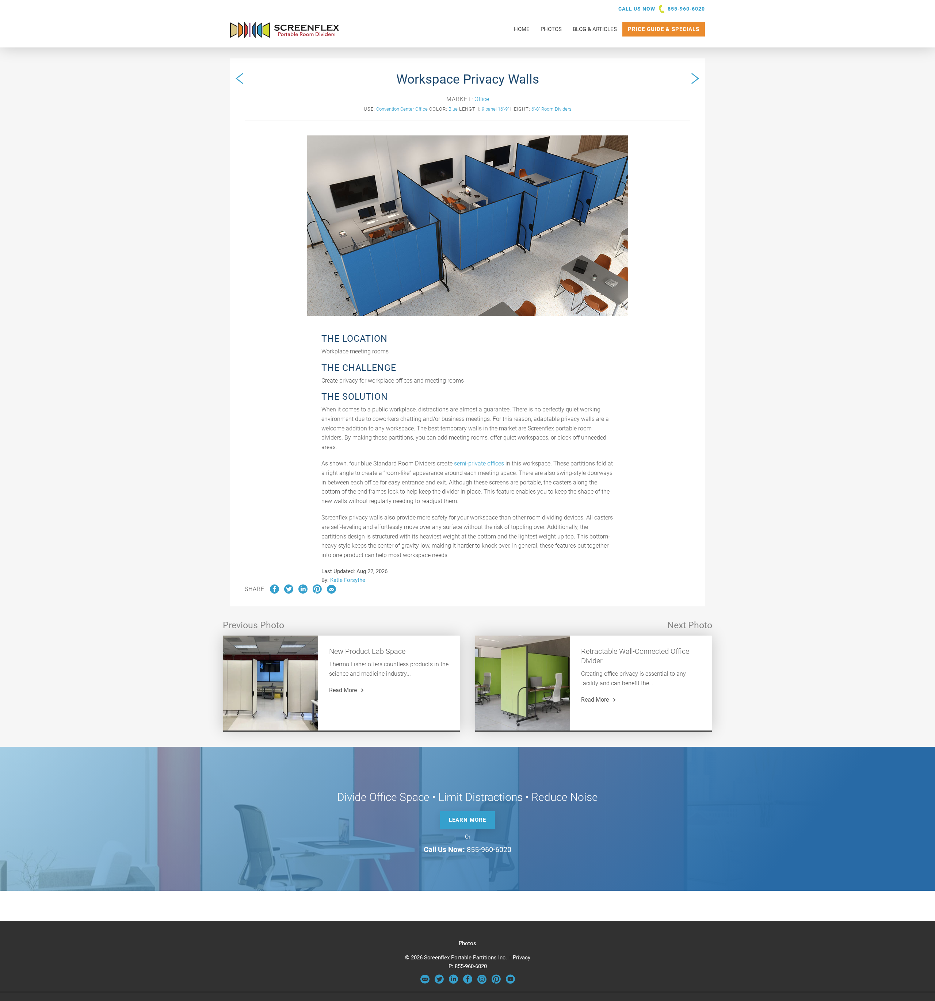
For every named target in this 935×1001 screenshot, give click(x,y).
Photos (467, 943)
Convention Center (394, 109)
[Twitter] (439, 982)
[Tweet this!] (288, 591)
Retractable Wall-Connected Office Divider (635, 656)
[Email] (425, 982)
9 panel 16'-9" (495, 109)
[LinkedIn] (453, 982)
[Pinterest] (496, 982)
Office (481, 99)
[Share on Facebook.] (274, 591)
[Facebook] (467, 982)
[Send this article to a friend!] (331, 591)
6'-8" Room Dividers (551, 109)
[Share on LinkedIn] (303, 591)
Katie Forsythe (347, 580)
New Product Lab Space (367, 651)
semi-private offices (479, 463)
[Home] (285, 34)
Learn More (467, 820)
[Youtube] (510, 982)
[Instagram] (481, 982)
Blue (453, 109)
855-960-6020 (686, 9)
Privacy (521, 957)
